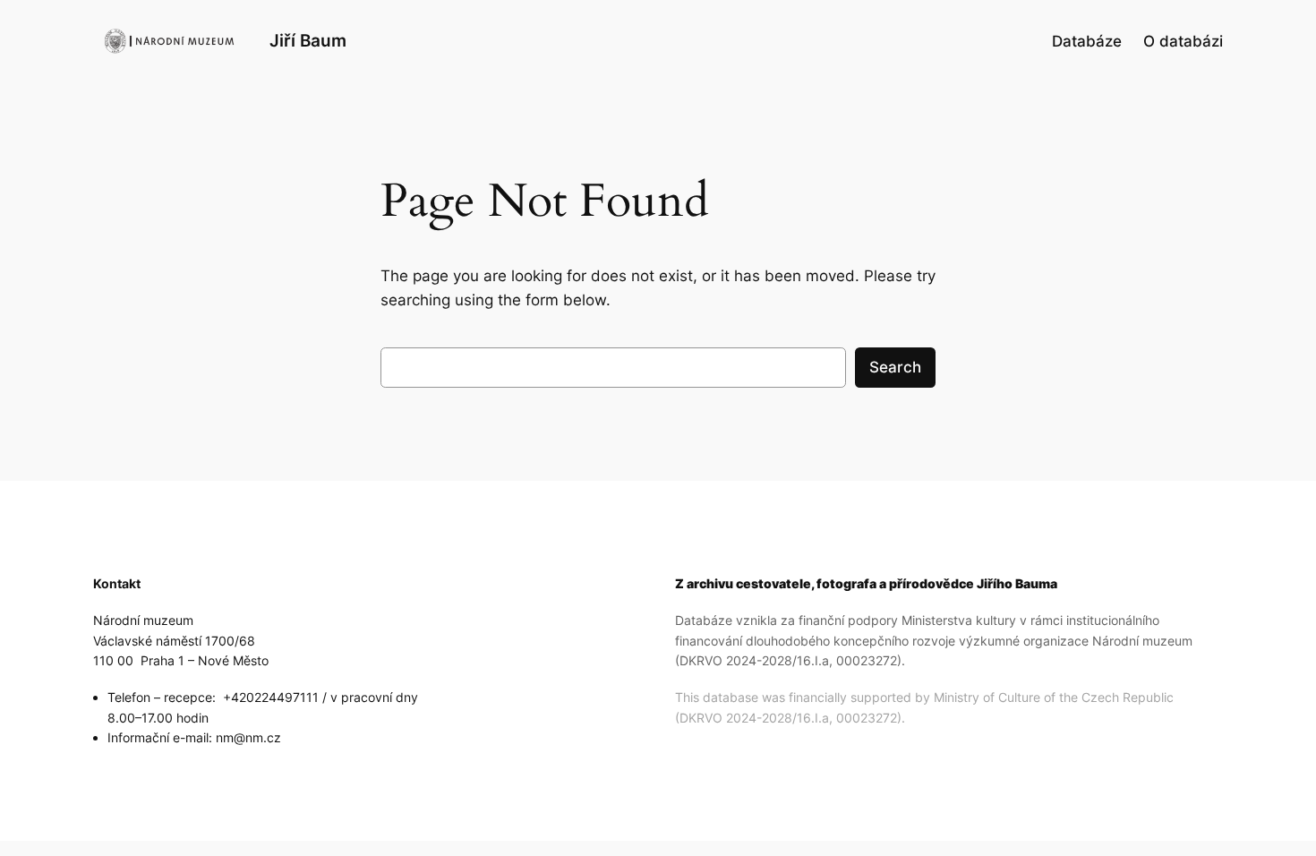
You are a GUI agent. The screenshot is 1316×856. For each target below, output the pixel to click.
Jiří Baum (307, 40)
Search (895, 367)
